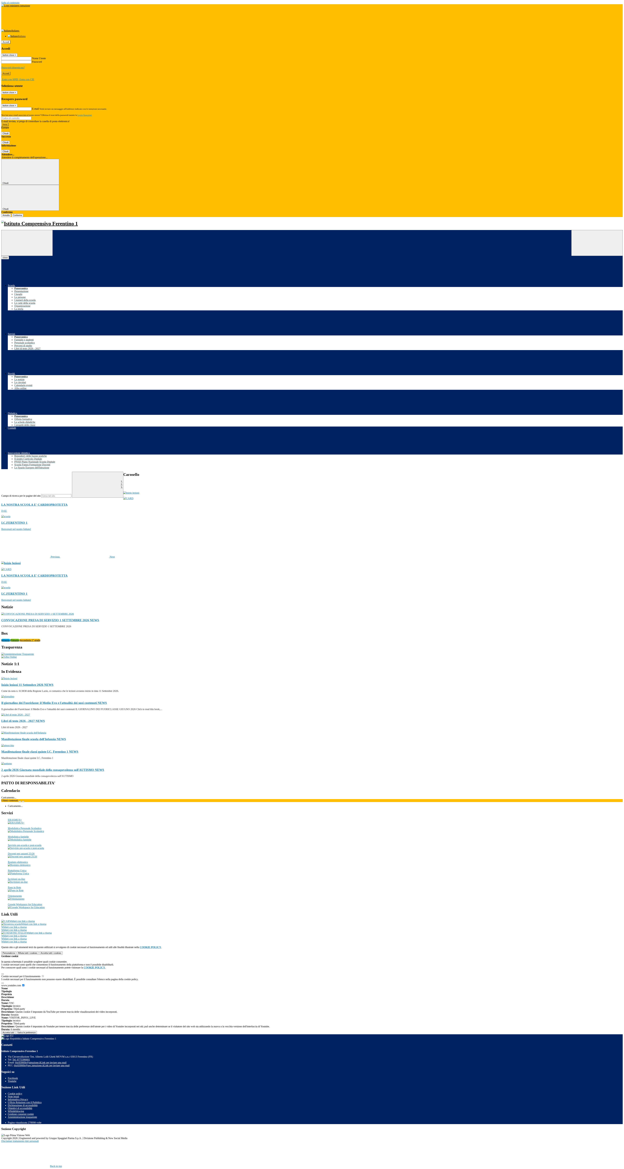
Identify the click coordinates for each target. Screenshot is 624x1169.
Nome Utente (39, 58)
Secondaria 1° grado (30, 640)
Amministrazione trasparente (22, 1117)
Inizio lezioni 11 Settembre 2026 (27, 684)
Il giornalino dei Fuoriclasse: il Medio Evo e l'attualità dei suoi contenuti (54, 703)
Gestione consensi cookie (21, 1114)
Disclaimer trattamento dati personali (20, 1141)
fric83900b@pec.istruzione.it (42, 1065)
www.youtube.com (11, 985)
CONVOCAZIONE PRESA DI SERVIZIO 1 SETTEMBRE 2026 (50, 620)
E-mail (35, 108)
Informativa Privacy (18, 1099)
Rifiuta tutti (27, 953)
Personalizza (9, 953)
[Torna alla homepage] (312, 224)
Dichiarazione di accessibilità (23, 1105)
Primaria (15, 640)
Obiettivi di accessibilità (20, 1108)
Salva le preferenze (26, 1032)
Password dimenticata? (13, 67)
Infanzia (5, 640)
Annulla (6, 215)
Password (37, 61)
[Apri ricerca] (597, 243)
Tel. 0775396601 (21, 1059)
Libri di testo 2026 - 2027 (23, 721)
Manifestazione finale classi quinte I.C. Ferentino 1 (39, 751)
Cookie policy (15, 1093)
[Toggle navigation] (27, 243)
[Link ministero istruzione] (15, 5)
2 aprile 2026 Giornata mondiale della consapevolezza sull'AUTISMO (52, 770)
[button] (30, 556)
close (5, 257)
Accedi (6, 42)
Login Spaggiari (85, 115)
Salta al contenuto (10, 2)
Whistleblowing (16, 1111)
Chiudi (5, 133)
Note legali (13, 1096)
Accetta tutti (51, 953)
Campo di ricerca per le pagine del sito (21, 495)
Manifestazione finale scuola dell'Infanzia (33, 739)
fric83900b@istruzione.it (40, 1062)
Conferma (17, 215)
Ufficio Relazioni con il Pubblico (25, 1102)
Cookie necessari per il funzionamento (21, 976)
